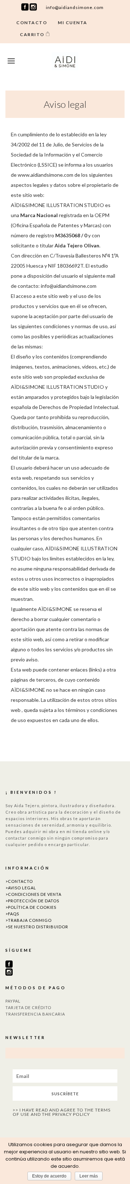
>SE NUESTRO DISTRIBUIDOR (36, 926)
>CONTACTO (19, 881)
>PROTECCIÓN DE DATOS (32, 900)
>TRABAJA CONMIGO (28, 920)
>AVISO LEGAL (20, 887)
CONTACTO (31, 22)
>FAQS (12, 913)
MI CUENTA (72, 22)
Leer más (88, 1176)
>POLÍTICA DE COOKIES (30, 907)
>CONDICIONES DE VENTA (33, 894)
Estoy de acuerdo (49, 1176)
